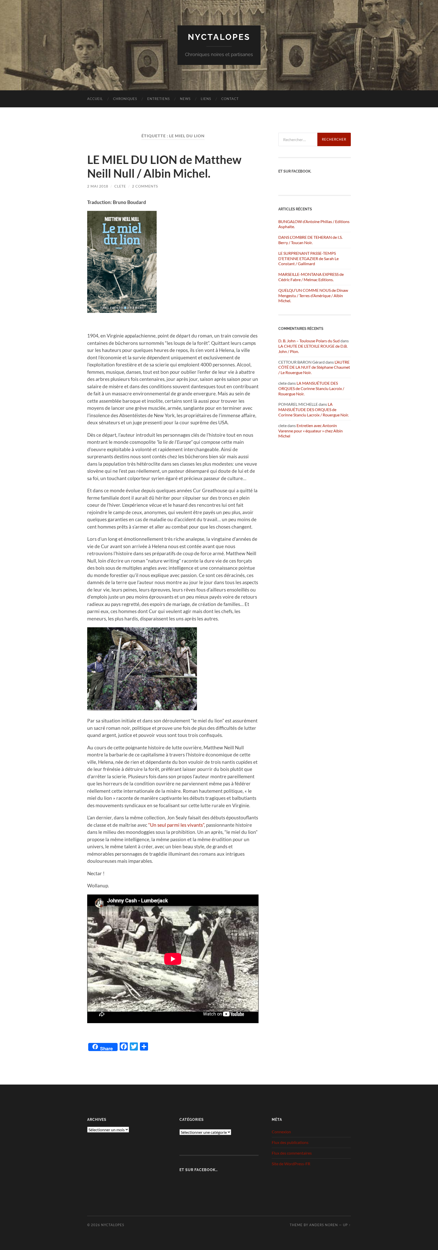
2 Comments (145, 186)
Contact (230, 99)
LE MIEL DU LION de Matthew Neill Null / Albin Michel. (164, 166)
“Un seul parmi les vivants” (176, 825)
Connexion (281, 1131)
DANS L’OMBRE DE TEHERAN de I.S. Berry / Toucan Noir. (310, 240)
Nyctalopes (219, 37)
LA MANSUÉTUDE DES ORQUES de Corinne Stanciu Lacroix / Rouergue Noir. (311, 388)
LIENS (206, 99)
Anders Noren (323, 1225)
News (185, 99)
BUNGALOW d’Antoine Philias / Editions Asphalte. (314, 224)
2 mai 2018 (97, 186)
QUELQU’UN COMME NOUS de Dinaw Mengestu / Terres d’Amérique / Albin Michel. (313, 295)
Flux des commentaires (292, 1153)
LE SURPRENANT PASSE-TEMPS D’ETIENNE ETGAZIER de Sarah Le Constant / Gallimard (308, 258)
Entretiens (158, 99)
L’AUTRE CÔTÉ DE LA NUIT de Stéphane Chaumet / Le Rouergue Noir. (314, 367)
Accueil (95, 99)
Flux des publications (290, 1142)
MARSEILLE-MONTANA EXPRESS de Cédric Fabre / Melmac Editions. (311, 277)
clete (120, 186)
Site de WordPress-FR (291, 1163)
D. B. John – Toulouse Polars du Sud (309, 340)
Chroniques (125, 99)
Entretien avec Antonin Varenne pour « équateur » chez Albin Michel (310, 430)
